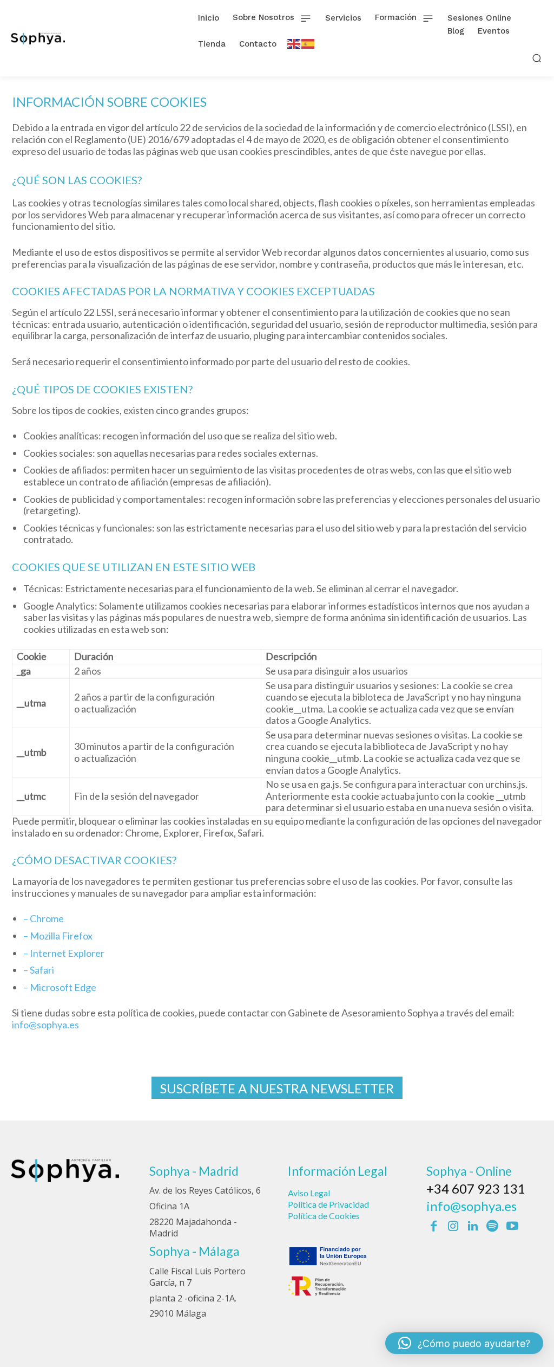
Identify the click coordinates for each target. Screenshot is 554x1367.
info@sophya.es (45, 1025)
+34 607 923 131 (475, 1188)
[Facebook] (433, 1227)
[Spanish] (308, 43)
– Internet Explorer (63, 953)
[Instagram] (453, 1227)
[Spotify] (492, 1227)
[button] (537, 57)
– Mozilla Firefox (58, 936)
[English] (294, 43)
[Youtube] (512, 1227)
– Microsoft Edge (59, 987)
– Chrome (43, 918)
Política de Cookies (324, 1215)
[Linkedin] (473, 1227)
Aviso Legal (309, 1193)
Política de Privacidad (328, 1204)
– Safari (38, 970)
